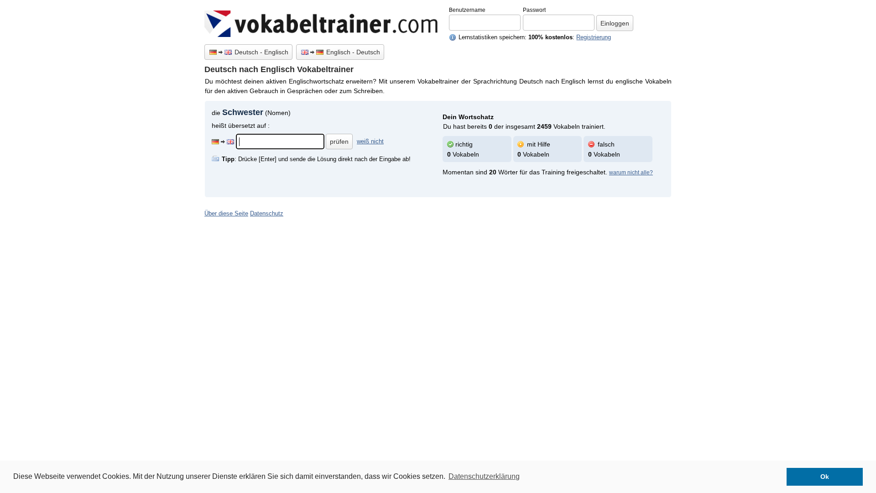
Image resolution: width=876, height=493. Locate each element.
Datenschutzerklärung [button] (484, 476)
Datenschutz (266, 213)
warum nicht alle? (631, 172)
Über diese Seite (226, 213)
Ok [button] (824, 476)
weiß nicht (370, 141)
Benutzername (467, 10)
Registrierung (593, 37)
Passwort (534, 10)
